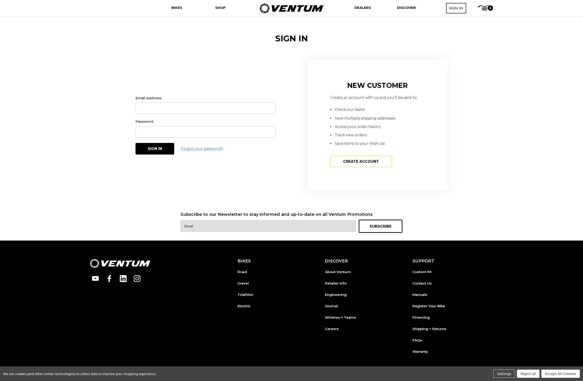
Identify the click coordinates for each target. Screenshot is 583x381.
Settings (504, 373)
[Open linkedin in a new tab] (123, 278)
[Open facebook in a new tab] (109, 278)
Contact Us (422, 283)
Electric (244, 306)
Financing (421, 317)
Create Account (361, 161)
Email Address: (149, 98)
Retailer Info (335, 283)
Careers (332, 329)
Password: (145, 121)
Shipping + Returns (429, 329)
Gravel (243, 283)
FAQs (417, 340)
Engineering (336, 294)
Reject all (528, 373)
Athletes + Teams (340, 317)
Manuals (419, 294)
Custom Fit (422, 272)
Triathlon (245, 294)
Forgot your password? (202, 149)
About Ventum (338, 272)
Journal (331, 306)
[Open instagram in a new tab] (137, 278)
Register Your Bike (428, 306)
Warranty (420, 351)
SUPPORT (423, 261)
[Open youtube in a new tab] (95, 278)
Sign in (456, 8)
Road (242, 272)
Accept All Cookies (560, 373)
